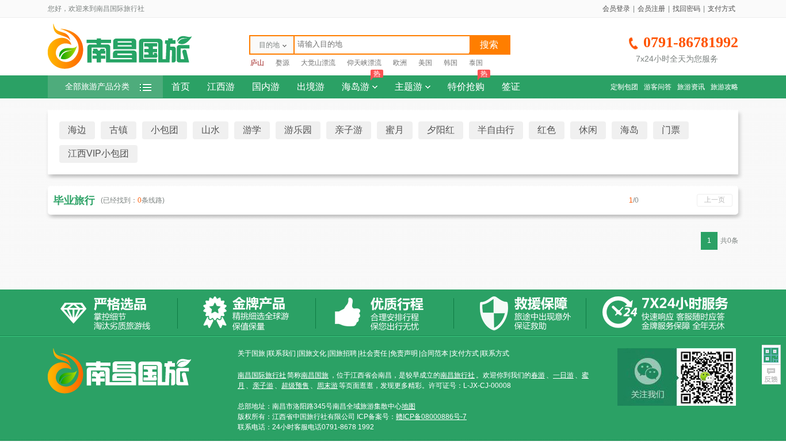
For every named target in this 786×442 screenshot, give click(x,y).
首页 (180, 87)
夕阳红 (441, 130)
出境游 (311, 87)
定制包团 (624, 87)
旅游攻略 (724, 87)
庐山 (257, 63)
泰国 (476, 63)
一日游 (563, 375)
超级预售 (295, 386)
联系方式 (495, 353)
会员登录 (616, 9)
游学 (252, 130)
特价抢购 (467, 83)
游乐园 (298, 130)
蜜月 (395, 130)
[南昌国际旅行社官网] (120, 67)
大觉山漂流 (318, 63)
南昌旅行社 (457, 375)
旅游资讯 (691, 87)
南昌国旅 (315, 375)
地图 (408, 406)
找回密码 (686, 9)
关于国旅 (251, 353)
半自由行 (496, 130)
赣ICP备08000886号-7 (431, 417)
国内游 (266, 87)
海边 (77, 130)
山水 (210, 130)
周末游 (327, 386)
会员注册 (651, 9)
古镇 (118, 130)
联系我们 (282, 353)
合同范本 (434, 353)
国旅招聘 (343, 353)
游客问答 (657, 87)
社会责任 (373, 353)
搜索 (489, 44)
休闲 (588, 130)
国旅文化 (312, 353)
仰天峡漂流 (364, 63)
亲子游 (349, 130)
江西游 (221, 87)
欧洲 (400, 63)
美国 (425, 63)
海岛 (629, 130)
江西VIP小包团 (98, 153)
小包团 (164, 130)
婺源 (282, 63)
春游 (538, 375)
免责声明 (404, 353)
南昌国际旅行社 (262, 375)
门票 (671, 130)
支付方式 (721, 9)
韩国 (450, 63)
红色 (546, 130)
